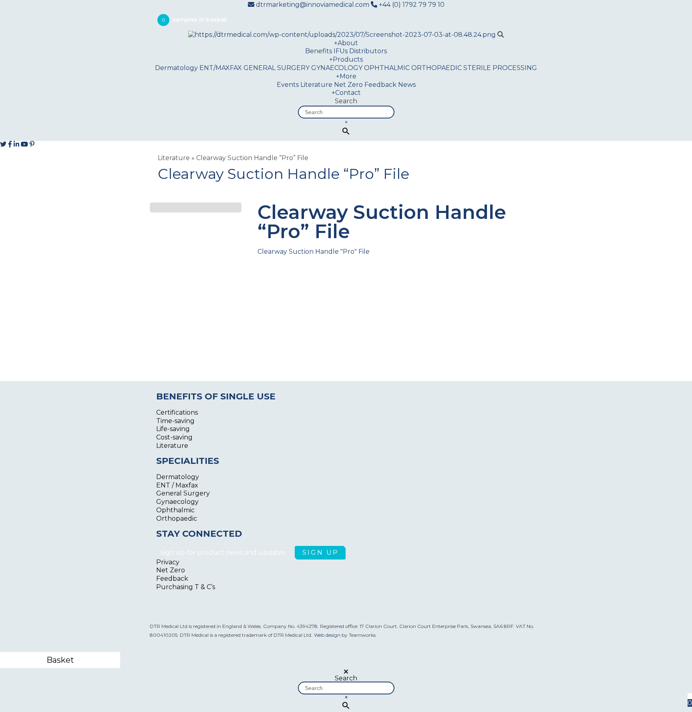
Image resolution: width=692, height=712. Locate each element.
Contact (346, 92)
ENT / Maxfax (177, 485)
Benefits (318, 51)
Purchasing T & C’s (185, 587)
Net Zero (348, 84)
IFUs (341, 51)
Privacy (167, 562)
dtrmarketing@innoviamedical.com (312, 4)
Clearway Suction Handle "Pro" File (313, 251)
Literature (316, 84)
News (407, 84)
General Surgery (183, 493)
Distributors (368, 51)
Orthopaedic (176, 518)
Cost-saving (174, 437)
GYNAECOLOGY (336, 68)
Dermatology (176, 68)
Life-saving (173, 429)
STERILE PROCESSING (500, 68)
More (346, 76)
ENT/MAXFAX (220, 68)
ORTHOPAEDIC (436, 68)
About (346, 43)
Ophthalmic (175, 510)
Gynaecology (177, 501)
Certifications (177, 412)
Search (346, 101)
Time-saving (175, 421)
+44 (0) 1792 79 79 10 (411, 4)
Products (346, 59)
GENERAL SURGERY (276, 68)
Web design (327, 635)
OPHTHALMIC (387, 68)
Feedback (380, 84)
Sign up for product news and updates (223, 552)
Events (288, 84)
